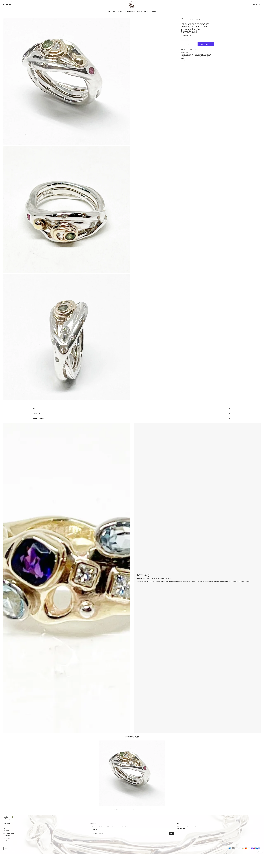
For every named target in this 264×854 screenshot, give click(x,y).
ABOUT (5, 828)
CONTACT (6, 831)
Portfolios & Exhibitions (9, 833)
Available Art (6, 835)
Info (196, 49)
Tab (191, 49)
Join (171, 833)
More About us (38, 418)
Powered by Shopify (81, 851)
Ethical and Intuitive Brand (51, 851)
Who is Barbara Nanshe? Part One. (26, 851)
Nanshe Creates (39, 851)
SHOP (4, 826)
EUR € (6, 848)
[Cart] (259, 5)
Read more (183, 60)
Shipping (36, 413)
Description (183, 49)
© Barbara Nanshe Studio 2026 (10, 851)
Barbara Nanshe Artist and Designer (67, 851)
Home (182, 18)
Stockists (5, 840)
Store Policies (6, 838)
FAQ (34, 408)
